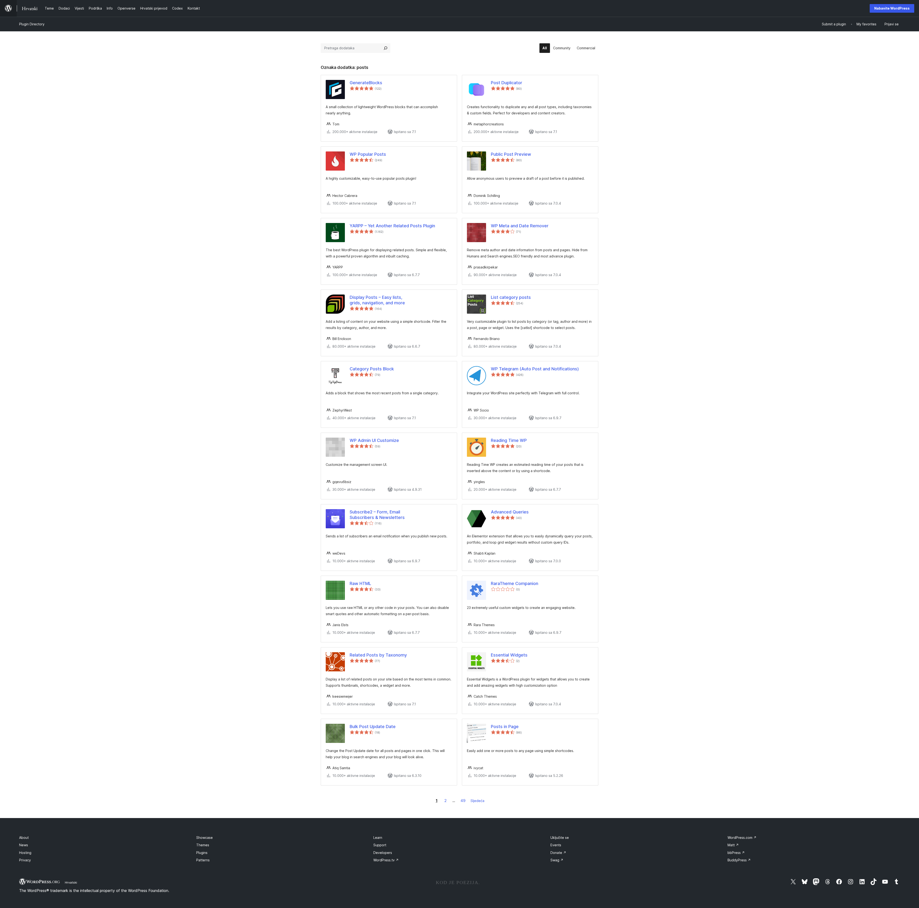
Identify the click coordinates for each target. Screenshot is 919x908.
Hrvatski (71, 882)
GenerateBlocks (366, 82)
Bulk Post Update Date (373, 726)
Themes (202, 845)
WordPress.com (742, 838)
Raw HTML (360, 583)
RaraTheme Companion (514, 583)
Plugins (201, 853)
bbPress (736, 853)
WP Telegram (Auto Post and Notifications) (535, 368)
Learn (377, 838)
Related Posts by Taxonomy (378, 654)
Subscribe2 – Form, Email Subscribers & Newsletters (377, 514)
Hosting (25, 853)
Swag (556, 860)
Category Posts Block (372, 368)
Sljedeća (477, 801)
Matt (733, 845)
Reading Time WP (509, 440)
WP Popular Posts (368, 154)
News (23, 845)
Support (379, 845)
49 (462, 800)
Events (555, 845)
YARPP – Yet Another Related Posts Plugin (392, 225)
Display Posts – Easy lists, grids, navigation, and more (377, 300)
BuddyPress (739, 860)
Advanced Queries (510, 511)
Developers (382, 853)
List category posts (511, 297)
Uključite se (559, 838)
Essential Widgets (509, 654)
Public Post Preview (511, 154)
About (24, 838)
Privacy (25, 860)
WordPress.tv (386, 860)
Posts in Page (505, 726)
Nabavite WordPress (892, 8)
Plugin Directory (32, 24)
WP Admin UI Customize (374, 440)
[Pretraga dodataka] (385, 48)
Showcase (204, 838)
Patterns (203, 860)
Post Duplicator (506, 82)
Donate (558, 853)
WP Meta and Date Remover (520, 225)
